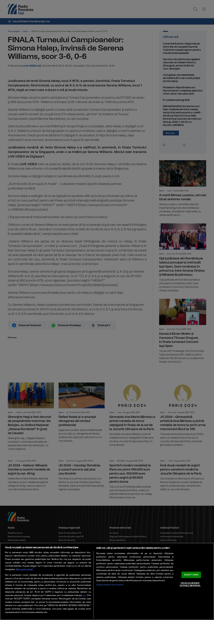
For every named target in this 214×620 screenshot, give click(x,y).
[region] (107, 581)
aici (84, 595)
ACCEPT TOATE (191, 575)
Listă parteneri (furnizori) (109, 585)
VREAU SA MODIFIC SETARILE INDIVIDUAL (190, 584)
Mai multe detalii (24, 569)
